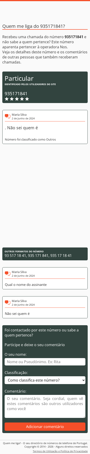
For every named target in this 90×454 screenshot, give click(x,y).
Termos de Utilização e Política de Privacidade (60, 451)
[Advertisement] (45, 196)
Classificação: (16, 372)
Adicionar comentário (45, 426)
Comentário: (15, 391)
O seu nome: (16, 354)
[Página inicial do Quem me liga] (45, 10)
